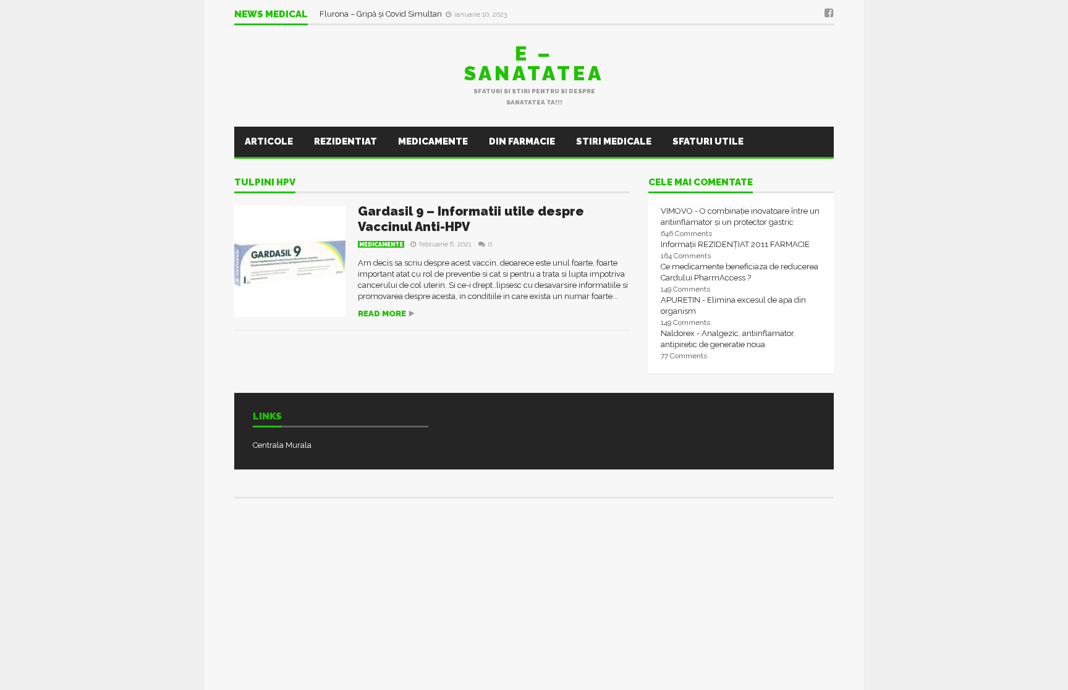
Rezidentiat (345, 141)
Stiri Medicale (613, 141)
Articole (269, 141)
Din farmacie (522, 141)
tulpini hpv (264, 183)
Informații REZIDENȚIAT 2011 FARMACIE (735, 244)
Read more (382, 313)
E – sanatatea (534, 63)
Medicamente (433, 141)
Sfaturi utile (708, 141)
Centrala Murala (282, 445)
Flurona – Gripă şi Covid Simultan (382, 14)
